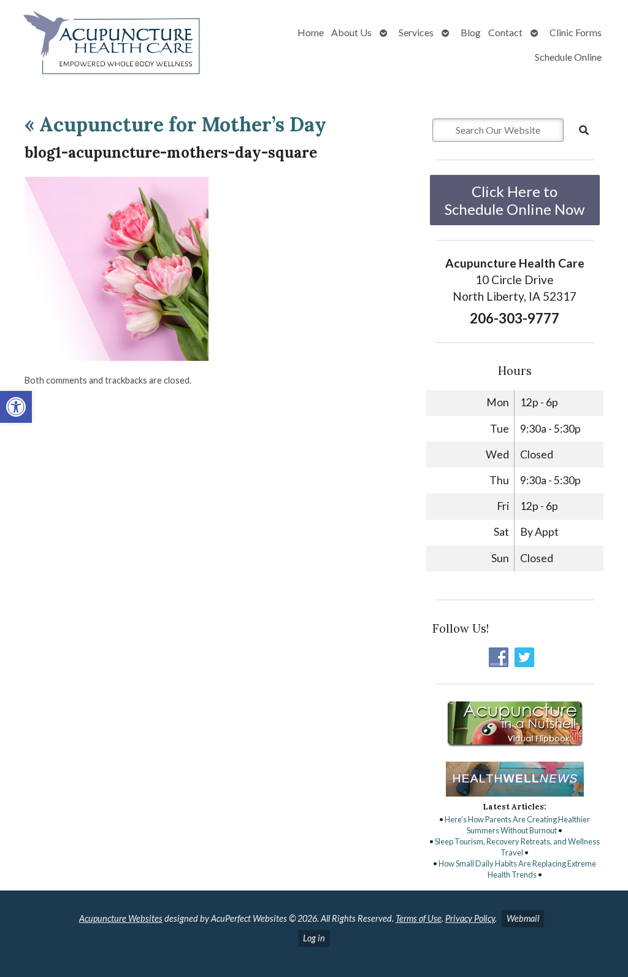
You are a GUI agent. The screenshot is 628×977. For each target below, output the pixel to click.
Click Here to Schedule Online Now (514, 200)
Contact (505, 32)
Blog (471, 32)
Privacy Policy (470, 918)
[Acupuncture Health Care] (111, 45)
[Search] (584, 130)
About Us (351, 32)
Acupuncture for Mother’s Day (175, 124)
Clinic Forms (576, 32)
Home (310, 32)
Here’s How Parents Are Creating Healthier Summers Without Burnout (517, 824)
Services (416, 32)
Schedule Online (568, 57)
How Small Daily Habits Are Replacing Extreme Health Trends (517, 869)
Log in (314, 938)
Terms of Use (419, 918)
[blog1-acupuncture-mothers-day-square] (117, 357)
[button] (16, 407)
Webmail (523, 918)
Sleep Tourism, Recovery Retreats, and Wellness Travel (517, 846)
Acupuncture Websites (121, 918)
